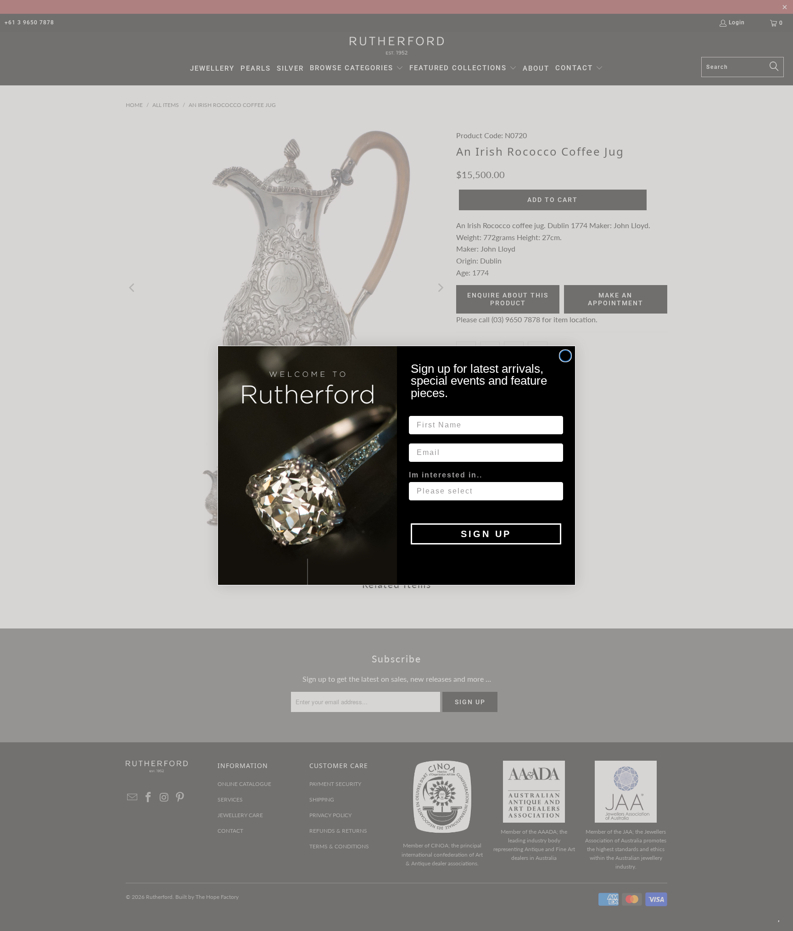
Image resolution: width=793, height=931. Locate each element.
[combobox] (483, 491)
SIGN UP (486, 534)
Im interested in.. (445, 475)
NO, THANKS (486, 558)
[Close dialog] (565, 355)
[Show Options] (554, 491)
